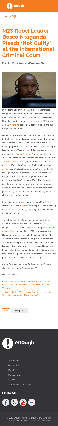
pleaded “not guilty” (24, 154)
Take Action (13, 360)
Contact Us (13, 365)
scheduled (26, 206)
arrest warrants (9, 161)
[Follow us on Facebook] (5, 402)
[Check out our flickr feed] (31, 402)
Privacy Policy (14, 375)
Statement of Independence (21, 384)
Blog (6, 310)
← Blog (10, 16)
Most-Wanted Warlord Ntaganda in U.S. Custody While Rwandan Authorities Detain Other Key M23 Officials (26, 284)
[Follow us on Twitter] (14, 402)
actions (5, 169)
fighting (31, 121)
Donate (11, 370)
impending (14, 125)
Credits (11, 379)
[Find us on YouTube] (23, 402)
